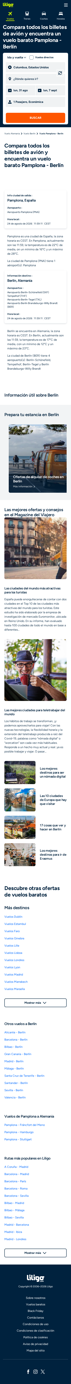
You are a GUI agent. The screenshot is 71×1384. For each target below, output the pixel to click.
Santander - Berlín (16, 1083)
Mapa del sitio (36, 1350)
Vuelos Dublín (13, 916)
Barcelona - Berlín (15, 1039)
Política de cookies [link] (35, 1337)
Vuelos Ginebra (14, 938)
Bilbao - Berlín (13, 1047)
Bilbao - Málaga (14, 1210)
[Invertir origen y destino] (60, 73)
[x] (42, 1371)
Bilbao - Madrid (14, 1203)
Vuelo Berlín (29, 133)
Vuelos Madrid (13, 974)
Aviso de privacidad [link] (35, 1344)
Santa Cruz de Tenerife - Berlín (24, 1075)
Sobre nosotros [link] (35, 1298)
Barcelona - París (15, 1181)
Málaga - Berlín (14, 1068)
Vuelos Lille (11, 945)
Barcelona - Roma (15, 1188)
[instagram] (35, 1371)
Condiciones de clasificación (35, 1330)
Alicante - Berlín (14, 1032)
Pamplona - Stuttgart (18, 1139)
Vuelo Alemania (12, 133)
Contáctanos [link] (35, 1317)
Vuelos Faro (12, 931)
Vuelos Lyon (12, 967)
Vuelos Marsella (14, 989)
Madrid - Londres (15, 1239)
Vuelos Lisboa (13, 953)
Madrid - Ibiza (13, 1232)
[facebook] (28, 1371)
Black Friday (35, 1311)
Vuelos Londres (14, 960)
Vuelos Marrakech (16, 981)
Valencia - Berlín (15, 1097)
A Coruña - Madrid (16, 1167)
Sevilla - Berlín (13, 1090)
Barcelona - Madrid (16, 1174)
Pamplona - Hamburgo (18, 1132)
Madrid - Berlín (13, 1061)
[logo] (8, 5)
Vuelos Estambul (15, 924)
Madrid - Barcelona (16, 1224)
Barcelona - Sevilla (16, 1195)
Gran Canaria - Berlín (17, 1054)
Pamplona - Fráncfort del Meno (24, 1125)
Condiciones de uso (35, 1324)
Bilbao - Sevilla (14, 1217)
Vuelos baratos (35, 1304)
